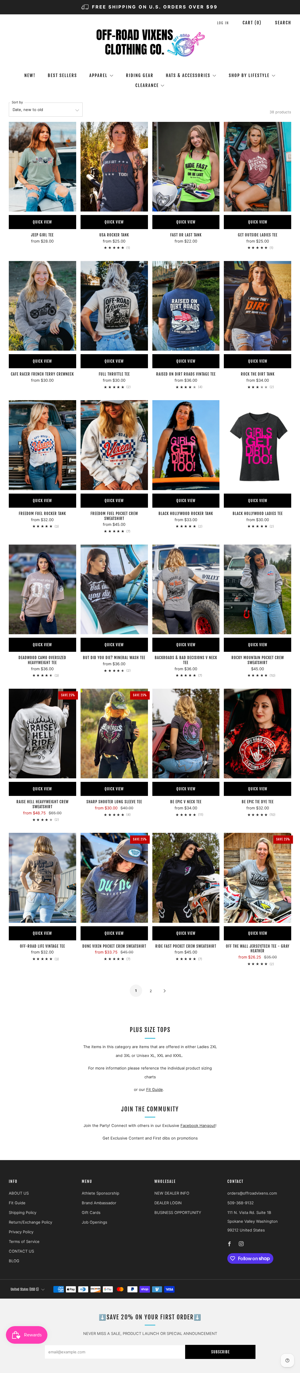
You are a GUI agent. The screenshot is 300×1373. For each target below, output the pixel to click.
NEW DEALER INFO (171, 1193)
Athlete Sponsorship (100, 1193)
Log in (223, 23)
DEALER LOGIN (168, 1202)
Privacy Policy (21, 1231)
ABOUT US (19, 1193)
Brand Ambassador (99, 1202)
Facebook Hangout (197, 1125)
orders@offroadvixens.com (252, 1193)
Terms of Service (24, 1241)
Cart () (252, 22)
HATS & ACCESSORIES (188, 75)
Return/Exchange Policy (30, 1222)
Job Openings (94, 1222)
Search (283, 22)
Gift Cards (91, 1212)
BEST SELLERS (62, 75)
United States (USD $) (25, 1289)
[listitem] (149, 7)
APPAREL (98, 75)
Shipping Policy (22, 1212)
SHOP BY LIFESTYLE (249, 75)
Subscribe (220, 1352)
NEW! (29, 75)
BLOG (14, 1260)
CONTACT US (21, 1251)
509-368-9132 (240, 1202)
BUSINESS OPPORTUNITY (177, 1212)
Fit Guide (154, 1089)
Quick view (42, 222)
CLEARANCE (147, 85)
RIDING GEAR (140, 75)
